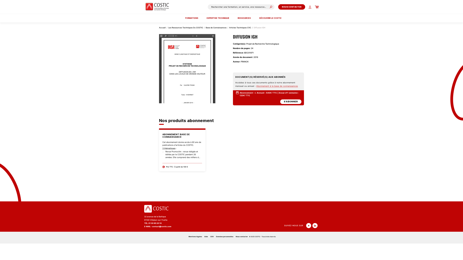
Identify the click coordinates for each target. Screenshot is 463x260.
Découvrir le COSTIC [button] (270, 18)
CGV (212, 236)
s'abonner (291, 101)
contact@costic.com (161, 226)
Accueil (162, 27)
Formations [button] (191, 18)
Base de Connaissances (216, 27)
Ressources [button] (244, 18)
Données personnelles (224, 236)
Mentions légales (195, 236)
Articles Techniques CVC (240, 27)
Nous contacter (291, 7)
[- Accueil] (158, 7)
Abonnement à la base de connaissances (277, 86)
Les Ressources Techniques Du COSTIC (185, 27)
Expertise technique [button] (218, 18)
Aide (206, 236)
